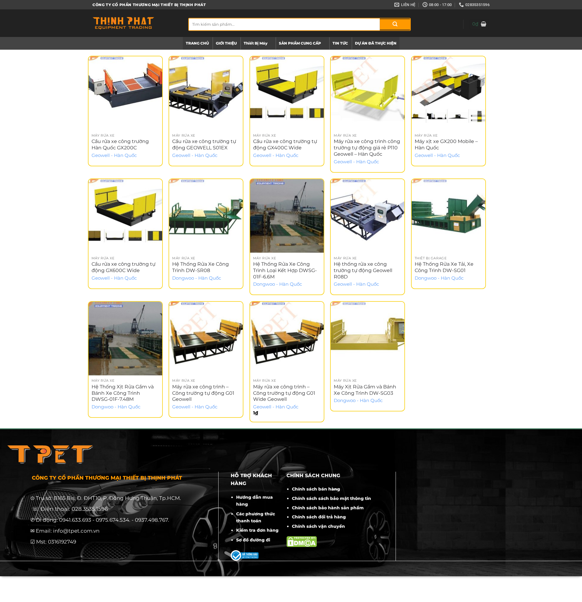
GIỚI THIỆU (226, 43)
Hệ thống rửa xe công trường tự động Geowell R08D (363, 270)
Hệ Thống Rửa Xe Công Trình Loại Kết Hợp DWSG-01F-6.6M (285, 270)
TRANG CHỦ (197, 43)
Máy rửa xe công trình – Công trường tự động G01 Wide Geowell (284, 393)
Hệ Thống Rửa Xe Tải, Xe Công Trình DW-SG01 (444, 267)
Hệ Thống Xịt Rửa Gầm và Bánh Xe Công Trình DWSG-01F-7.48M (123, 393)
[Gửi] (395, 24)
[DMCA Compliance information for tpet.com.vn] (301, 541)
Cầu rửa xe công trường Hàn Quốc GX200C (120, 144)
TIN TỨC (340, 43)
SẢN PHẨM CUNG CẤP (300, 43)
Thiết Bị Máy (255, 43)
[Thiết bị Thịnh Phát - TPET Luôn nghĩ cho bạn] (135, 23)
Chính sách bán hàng (316, 489)
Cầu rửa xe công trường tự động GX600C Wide (124, 267)
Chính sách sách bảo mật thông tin (331, 498)
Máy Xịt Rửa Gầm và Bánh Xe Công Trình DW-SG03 (365, 390)
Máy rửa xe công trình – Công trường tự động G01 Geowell (203, 393)
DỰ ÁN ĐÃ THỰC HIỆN (375, 43)
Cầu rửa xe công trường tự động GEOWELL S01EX (204, 144)
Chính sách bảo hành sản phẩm (328, 508)
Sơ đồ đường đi (253, 540)
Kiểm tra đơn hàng (257, 530)
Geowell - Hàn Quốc (114, 155)
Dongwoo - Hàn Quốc (196, 278)
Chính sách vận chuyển (318, 526)
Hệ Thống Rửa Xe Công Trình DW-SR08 (200, 267)
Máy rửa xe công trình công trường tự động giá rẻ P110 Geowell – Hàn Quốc (367, 147)
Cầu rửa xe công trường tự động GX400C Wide (285, 144)
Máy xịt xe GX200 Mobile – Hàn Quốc (446, 144)
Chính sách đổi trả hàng (319, 517)
